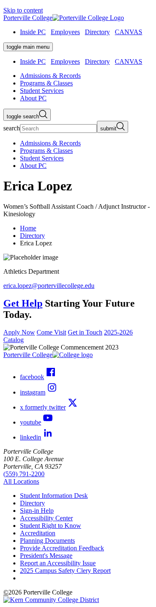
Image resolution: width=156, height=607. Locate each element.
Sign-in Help (37, 510)
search (11, 128)
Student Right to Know (50, 525)
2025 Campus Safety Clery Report (65, 570)
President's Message (46, 555)
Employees (65, 31)
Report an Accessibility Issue (58, 563)
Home (28, 228)
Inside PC (33, 31)
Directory (97, 31)
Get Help (22, 303)
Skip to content (23, 10)
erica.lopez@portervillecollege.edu (48, 285)
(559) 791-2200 (24, 473)
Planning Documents (47, 540)
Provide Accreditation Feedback (62, 548)
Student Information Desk (54, 495)
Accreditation (37, 533)
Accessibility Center (46, 518)
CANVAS (128, 31)
